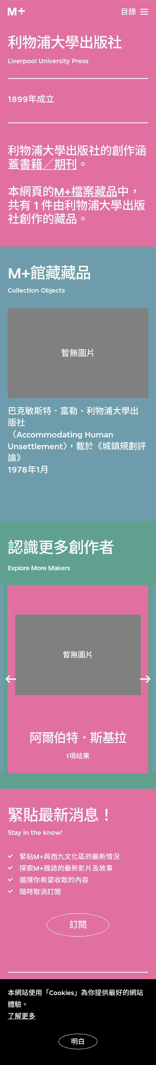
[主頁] (16, 11)
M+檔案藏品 (85, 191)
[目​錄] (144, 12)
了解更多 (21, 1016)
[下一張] (145, 679)
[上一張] (10, 679)
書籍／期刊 (48, 164)
